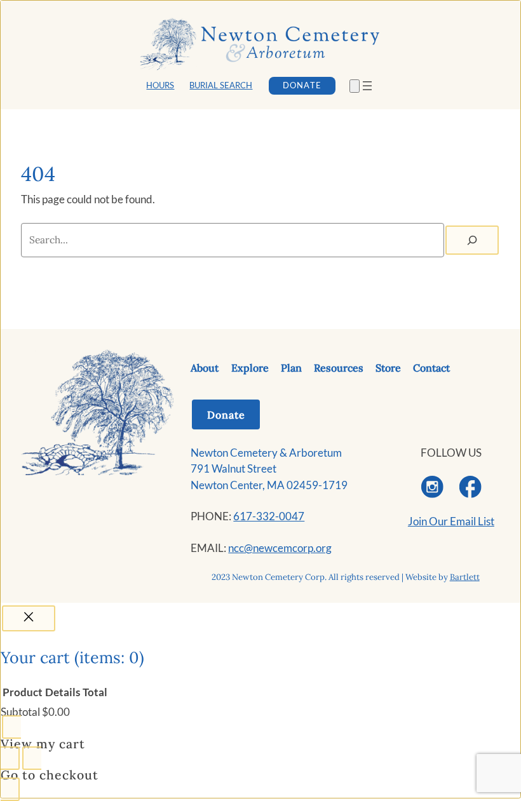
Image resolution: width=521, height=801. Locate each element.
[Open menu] (367, 85)
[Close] (28, 618)
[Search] (472, 240)
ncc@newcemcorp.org (280, 548)
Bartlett (465, 577)
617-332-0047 (268, 516)
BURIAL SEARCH (220, 85)
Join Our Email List (451, 521)
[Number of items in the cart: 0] (354, 86)
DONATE (302, 85)
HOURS (160, 85)
